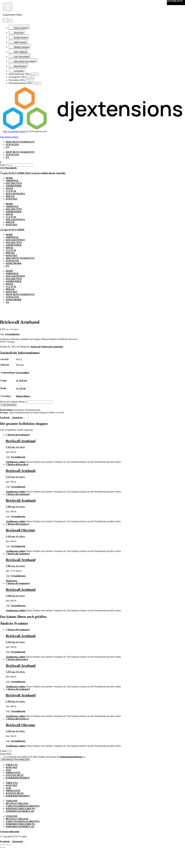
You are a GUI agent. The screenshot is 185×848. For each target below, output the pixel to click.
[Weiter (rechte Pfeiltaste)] (4, 847)
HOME (9, 178)
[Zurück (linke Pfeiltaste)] (1, 847)
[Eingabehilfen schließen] (10, 20)
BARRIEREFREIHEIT (18, 778)
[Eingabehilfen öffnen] (7, 7)
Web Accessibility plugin (14, 131)
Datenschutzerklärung (71, 757)
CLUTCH (11, 191)
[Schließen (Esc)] (10, 844)
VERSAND (11, 801)
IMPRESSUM (13, 772)
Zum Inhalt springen (9, 137)
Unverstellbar (22, 372)
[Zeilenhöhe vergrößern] (32, 80)
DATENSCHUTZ (15, 775)
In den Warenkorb (8, 405)
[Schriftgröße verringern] (28, 77)
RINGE (9, 188)
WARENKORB (13, 263)
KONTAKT (11, 199)
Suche (3, 165)
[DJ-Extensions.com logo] (92, 129)
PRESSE (10, 196)
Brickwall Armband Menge (12, 401)
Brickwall (35, 346)
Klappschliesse (23, 396)
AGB (8, 770)
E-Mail (3, 751)
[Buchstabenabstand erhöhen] (39, 83)
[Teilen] (7, 844)
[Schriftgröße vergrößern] (33, 77)
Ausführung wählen (15, 462)
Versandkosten (12, 334)
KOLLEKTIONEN (15, 193)
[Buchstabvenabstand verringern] (35, 83)
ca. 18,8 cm (21, 380)
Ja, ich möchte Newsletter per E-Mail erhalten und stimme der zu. (44, 757)
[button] (92, 162)
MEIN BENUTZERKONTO (20, 142)
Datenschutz (5, 754)
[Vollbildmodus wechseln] (4, 844)
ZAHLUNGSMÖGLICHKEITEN (23, 806)
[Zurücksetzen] (5, 20)
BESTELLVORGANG (17, 803)
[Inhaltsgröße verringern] (32, 74)
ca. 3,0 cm (21, 388)
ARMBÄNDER (14, 186)
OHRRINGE (12, 180)
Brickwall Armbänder (52, 346)
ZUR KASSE (12, 144)
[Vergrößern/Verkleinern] (1, 844)
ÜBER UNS (12, 765)
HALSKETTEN (14, 183)
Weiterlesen (11, 581)
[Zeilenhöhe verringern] (27, 80)
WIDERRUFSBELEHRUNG (20, 808)
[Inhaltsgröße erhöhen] (37, 74)
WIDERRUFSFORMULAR (20, 811)
